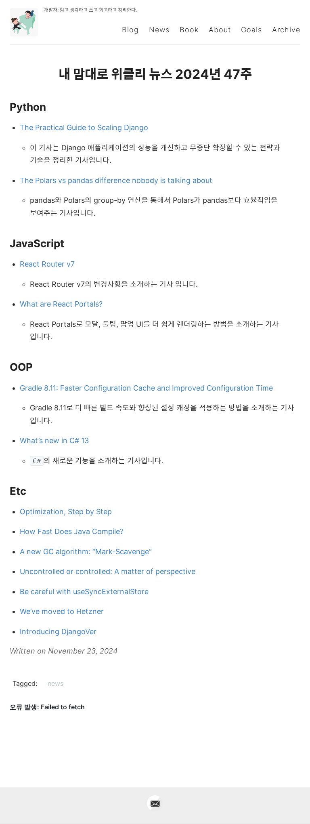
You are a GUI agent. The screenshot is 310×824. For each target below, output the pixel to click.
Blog (130, 29)
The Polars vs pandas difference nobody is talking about (116, 180)
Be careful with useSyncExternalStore (84, 591)
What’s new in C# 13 (54, 440)
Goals (251, 29)
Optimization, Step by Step (66, 511)
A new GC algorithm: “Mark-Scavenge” (86, 551)
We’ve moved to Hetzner (62, 611)
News (159, 29)
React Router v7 (47, 264)
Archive (286, 29)
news (55, 683)
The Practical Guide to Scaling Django (84, 127)
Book (189, 29)
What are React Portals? (61, 304)
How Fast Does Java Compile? (72, 531)
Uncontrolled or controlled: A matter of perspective (107, 571)
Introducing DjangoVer (58, 631)
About (220, 29)
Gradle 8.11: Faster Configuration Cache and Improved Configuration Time (146, 388)
